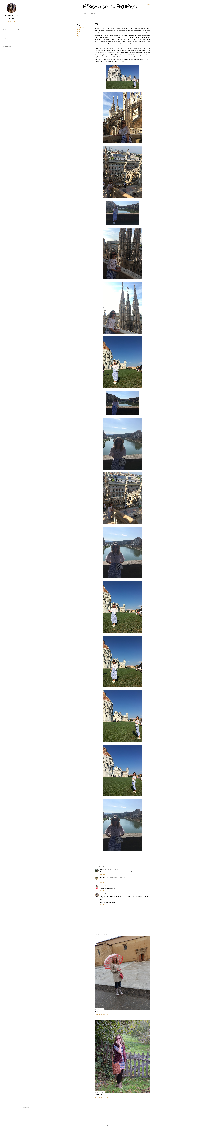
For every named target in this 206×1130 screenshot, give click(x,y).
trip (78, 36)
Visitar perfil (11, 21)
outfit (78, 29)
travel (78, 34)
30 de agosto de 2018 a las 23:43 (112, 869)
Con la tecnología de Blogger (115, 1125)
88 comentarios (105, 1097)
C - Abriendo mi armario (11, 16)
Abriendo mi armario (110, 7)
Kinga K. (102, 869)
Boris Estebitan (104, 877)
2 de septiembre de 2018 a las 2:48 (118, 885)
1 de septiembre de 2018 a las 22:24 (117, 877)
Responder (103, 874)
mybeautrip (103, 894)
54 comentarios (104, 1014)
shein (78, 31)
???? (96, 1011)
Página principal (89, 13)
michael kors (80, 27)
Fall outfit (101, 1094)
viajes (78, 38)
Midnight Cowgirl (104, 885)
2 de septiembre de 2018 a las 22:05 (115, 894)
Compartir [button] (80, 21)
